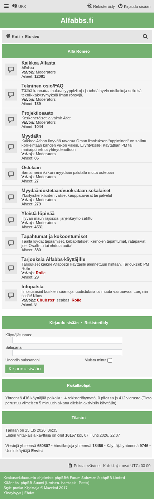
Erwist (37, 450)
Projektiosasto (37, 113)
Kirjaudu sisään (64, 322)
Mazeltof (51, 488)
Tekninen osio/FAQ (42, 86)
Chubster (45, 300)
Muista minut (96, 360)
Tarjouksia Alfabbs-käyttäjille (53, 259)
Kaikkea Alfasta (38, 63)
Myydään (31, 136)
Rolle (40, 273)
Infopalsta (32, 286)
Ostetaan (31, 167)
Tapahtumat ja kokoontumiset (54, 236)
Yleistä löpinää (37, 213)
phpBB (60, 478)
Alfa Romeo (79, 51)
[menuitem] (19, 6)
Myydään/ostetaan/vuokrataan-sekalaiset (65, 190)
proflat (18, 488)
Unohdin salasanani (22, 360)
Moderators (46, 72)
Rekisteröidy (96, 322)
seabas (63, 300)
